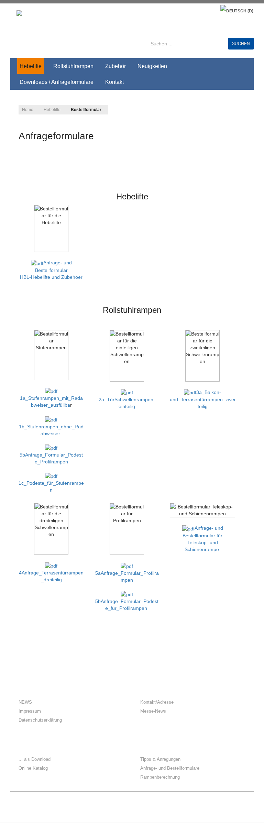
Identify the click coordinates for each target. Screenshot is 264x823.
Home (27, 109)
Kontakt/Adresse (157, 702)
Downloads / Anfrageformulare (57, 82)
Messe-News (153, 711)
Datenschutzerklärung (40, 720)
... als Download (35, 759)
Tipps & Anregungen (160, 759)
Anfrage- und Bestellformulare (169, 768)
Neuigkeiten (152, 66)
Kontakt (114, 82)
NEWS (25, 702)
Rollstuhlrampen (73, 66)
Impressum (30, 711)
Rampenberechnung (160, 777)
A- (238, 107)
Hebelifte (31, 66)
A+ (223, 107)
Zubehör (115, 66)
